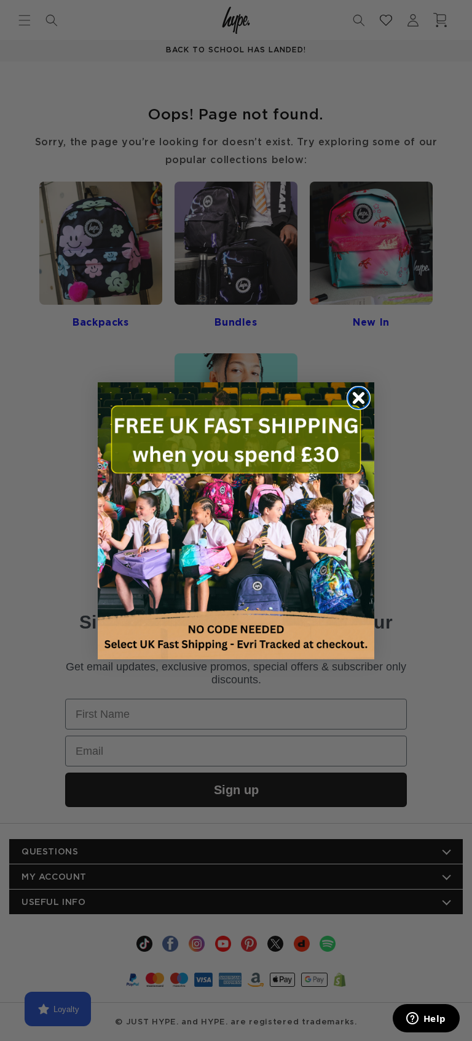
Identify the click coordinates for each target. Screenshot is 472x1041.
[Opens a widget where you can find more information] (426, 1019)
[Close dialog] (358, 398)
